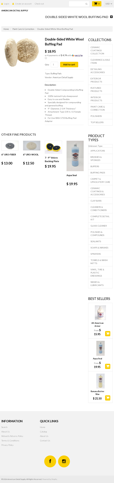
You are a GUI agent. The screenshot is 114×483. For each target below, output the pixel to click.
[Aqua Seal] (75, 156)
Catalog (43, 431)
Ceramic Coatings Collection (97, 50)
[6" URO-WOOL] (31, 145)
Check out (39, 3)
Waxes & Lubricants (97, 283)
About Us (5, 431)
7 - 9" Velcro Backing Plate (52, 159)
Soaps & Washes (99, 247)
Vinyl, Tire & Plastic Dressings (97, 272)
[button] (64, 57)
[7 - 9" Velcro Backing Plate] (53, 147)
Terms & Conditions (10, 440)
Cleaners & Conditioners (99, 208)
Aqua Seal (71, 175)
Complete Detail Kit (100, 218)
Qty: (47, 64)
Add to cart (69, 64)
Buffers (95, 166)
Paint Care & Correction (23, 29)
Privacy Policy (7, 445)
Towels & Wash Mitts (99, 261)
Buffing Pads (56, 73)
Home (6, 29)
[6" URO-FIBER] (10, 145)
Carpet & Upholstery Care (100, 180)
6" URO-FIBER (8, 154)
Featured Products (96, 89)
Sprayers (96, 254)
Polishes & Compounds (97, 233)
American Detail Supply (63, 77)
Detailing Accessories (98, 71)
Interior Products (96, 99)
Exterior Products (96, 80)
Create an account (23, 3)
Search (4, 427)
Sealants (96, 241)
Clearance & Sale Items (100, 61)
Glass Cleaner (99, 225)
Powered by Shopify (49, 479)
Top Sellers (97, 122)
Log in (6, 3)
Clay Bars (96, 200)
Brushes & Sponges (96, 158)
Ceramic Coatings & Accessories (98, 191)
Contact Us (45, 440)
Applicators (98, 150)
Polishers (96, 116)
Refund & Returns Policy (12, 436)
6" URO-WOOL (31, 154)
